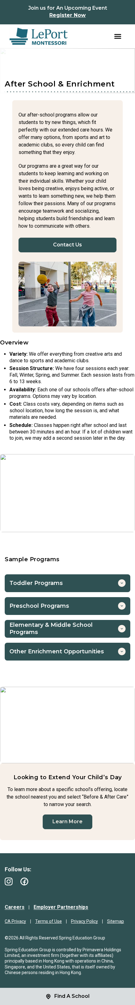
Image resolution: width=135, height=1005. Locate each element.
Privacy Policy (84, 921)
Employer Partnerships (61, 907)
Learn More (67, 821)
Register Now (67, 15)
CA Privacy (15, 921)
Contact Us (67, 245)
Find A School (71, 996)
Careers (14, 907)
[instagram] (9, 881)
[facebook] (24, 881)
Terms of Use (48, 921)
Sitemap (115, 921)
